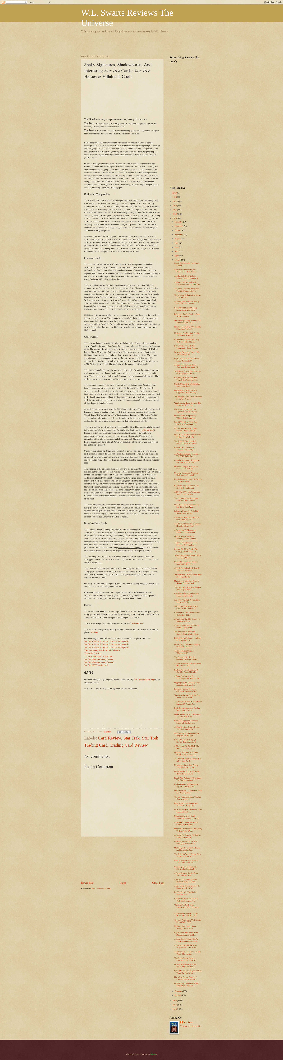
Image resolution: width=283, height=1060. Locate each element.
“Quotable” (92, 653)
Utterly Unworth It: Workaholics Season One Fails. (187, 385)
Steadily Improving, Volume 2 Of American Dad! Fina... (187, 321)
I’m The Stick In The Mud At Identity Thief (185, 893)
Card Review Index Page (144, 679)
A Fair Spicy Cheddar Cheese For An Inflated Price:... (187, 620)
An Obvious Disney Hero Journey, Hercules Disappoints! (187, 525)
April (177, 256)
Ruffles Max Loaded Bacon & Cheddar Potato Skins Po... (186, 671)
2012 (175, 1001)
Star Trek (131, 738)
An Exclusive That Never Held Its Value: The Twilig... (187, 953)
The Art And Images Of (98, 656)
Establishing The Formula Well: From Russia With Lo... (187, 984)
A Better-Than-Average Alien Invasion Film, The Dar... (185, 881)
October (178, 230)
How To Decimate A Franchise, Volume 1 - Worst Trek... (186, 804)
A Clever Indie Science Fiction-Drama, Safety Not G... (186, 626)
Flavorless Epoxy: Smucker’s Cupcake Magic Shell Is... (185, 978)
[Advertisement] (134, 43)
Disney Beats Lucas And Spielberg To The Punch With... (188, 830)
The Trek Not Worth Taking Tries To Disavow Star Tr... (187, 855)
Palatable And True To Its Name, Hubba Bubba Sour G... (187, 772)
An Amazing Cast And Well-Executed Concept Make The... (187, 283)
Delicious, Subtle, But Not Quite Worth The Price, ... (187, 315)
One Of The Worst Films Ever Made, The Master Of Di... (185, 423)
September (179, 235)
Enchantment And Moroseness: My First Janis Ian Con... (186, 785)
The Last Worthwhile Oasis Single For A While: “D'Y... (187, 921)
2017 (175, 201)
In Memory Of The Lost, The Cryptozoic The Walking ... (186, 391)
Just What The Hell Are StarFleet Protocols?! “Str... (187, 601)
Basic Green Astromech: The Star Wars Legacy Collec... (187, 709)
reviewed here (137, 623)
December (179, 222)
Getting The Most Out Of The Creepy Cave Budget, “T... (186, 550)
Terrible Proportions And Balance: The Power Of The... (187, 556)
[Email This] (118, 732)
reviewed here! (148, 430)
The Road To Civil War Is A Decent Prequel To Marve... (186, 442)
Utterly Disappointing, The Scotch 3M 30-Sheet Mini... (188, 480)
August (178, 239)
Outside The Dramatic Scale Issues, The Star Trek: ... (185, 965)
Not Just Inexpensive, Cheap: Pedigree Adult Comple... (186, 429)
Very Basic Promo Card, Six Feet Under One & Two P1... (187, 696)
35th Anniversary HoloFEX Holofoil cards (102, 650)
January (178, 995)
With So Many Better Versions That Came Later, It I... (186, 861)
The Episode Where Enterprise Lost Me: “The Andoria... (186, 499)
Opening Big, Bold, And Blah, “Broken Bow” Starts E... (186, 753)
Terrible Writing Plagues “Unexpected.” (184, 652)
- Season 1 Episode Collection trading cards (106, 641)
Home (123, 882)
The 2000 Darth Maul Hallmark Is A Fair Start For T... (187, 760)
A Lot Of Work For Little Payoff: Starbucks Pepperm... (187, 569)
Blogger (153, 1054)
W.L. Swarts (188, 1022)
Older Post (158, 882)
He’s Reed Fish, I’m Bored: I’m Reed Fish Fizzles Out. (186, 487)
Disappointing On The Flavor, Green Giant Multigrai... (186, 468)
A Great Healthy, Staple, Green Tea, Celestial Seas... (186, 874)
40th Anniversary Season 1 (99, 659)
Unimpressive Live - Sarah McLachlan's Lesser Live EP (186, 817)
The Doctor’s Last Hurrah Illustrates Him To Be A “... (185, 959)
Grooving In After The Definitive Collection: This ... (187, 614)
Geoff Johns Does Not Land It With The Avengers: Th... (186, 900)
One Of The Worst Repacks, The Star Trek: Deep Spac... (187, 506)
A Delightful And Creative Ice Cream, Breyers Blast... (186, 823)
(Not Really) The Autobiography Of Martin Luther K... (187, 646)
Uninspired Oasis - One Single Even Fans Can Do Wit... (186, 766)
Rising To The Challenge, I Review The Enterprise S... (185, 741)
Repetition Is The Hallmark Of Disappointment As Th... (186, 934)
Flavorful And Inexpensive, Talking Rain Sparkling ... (185, 417)
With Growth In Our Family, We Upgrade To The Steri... (186, 734)
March (177, 260)
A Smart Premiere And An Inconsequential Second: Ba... (187, 677)
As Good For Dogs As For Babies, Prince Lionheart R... (187, 836)
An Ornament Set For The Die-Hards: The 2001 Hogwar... (186, 915)
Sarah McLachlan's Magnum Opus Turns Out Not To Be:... (187, 972)
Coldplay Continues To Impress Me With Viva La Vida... (186, 461)
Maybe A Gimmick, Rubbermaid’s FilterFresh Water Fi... (187, 328)
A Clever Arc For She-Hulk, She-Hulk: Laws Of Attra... (187, 747)
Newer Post (87, 882)
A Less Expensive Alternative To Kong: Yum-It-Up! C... (187, 887)
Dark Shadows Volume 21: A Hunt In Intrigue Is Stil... (187, 639)
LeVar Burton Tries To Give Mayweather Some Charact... (186, 347)
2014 (175, 214)
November (179, 226)
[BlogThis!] (121, 732)
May (177, 251)
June (177, 247)
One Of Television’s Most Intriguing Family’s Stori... (185, 537)
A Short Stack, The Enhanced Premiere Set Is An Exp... (185, 544)
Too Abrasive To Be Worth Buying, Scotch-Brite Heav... (186, 633)
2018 (175, 197)
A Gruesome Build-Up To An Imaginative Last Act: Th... (186, 946)
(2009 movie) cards (96, 665)
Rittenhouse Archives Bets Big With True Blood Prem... (186, 340)
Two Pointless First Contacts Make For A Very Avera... (188, 398)
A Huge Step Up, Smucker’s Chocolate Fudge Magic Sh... (187, 366)
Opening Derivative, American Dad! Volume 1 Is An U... (186, 474)
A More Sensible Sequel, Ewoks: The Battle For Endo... (187, 728)
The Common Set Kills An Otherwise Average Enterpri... (186, 658)
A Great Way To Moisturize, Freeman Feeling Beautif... (185, 531)
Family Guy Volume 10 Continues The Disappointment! (187, 779)
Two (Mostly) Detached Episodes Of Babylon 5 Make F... (187, 372)
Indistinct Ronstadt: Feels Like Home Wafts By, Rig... (186, 512)
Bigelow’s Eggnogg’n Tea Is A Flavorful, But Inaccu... (186, 722)
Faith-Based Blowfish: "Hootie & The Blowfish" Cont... (187, 715)
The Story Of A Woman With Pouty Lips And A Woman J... (188, 703)
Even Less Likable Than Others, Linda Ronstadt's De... (187, 360)
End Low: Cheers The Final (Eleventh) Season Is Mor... (186, 690)
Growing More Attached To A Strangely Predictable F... (185, 842)
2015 (175, 210)
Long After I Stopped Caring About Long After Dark (185, 309)
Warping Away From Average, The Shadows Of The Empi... (187, 404)
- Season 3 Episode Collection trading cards (106, 647)
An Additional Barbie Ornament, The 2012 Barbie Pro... (187, 455)
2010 (175, 1009)
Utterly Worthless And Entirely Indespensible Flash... (186, 595)
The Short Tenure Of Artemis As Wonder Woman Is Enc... (186, 290)
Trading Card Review (129, 745)
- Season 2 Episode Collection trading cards (106, 644)
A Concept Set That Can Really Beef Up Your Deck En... (186, 302)
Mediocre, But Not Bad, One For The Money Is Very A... (187, 334)
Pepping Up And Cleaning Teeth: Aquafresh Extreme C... (187, 684)
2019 (175, 193)
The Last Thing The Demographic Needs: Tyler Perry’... (187, 588)
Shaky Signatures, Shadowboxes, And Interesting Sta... (187, 849)
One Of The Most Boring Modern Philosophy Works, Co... (187, 436)
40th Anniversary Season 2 (99, 662)
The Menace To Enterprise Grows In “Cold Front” (187, 296)
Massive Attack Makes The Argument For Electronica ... (186, 410)
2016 (175, 206)
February (178, 991)
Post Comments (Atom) (101, 889)
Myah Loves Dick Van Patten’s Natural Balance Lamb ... (186, 582)
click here (94, 632)
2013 (175, 218)
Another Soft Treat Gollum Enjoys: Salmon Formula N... (186, 277)
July (177, 243)
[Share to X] (124, 732)
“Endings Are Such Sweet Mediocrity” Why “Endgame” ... (187, 907)
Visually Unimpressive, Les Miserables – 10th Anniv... (185, 271)
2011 (175, 1005)
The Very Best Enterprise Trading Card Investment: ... (187, 798)
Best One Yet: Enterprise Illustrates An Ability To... (185, 449)
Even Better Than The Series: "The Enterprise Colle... (188, 811)
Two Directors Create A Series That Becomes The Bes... (188, 576)
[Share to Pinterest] (129, 732)
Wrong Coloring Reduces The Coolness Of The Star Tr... (186, 607)
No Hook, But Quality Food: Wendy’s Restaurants (185, 927)
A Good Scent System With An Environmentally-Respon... (186, 940)
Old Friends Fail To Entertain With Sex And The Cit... (188, 792)
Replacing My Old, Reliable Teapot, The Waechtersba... (186, 379)
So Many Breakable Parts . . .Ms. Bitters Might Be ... (187, 353)
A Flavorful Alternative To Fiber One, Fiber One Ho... (187, 518)
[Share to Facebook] (126, 732)
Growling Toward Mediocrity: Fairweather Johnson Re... (186, 868)
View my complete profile (190, 1026)
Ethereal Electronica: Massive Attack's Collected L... (186, 563)
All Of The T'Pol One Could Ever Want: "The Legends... (187, 493)
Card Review (109, 738)
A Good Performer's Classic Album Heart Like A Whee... (187, 665)
